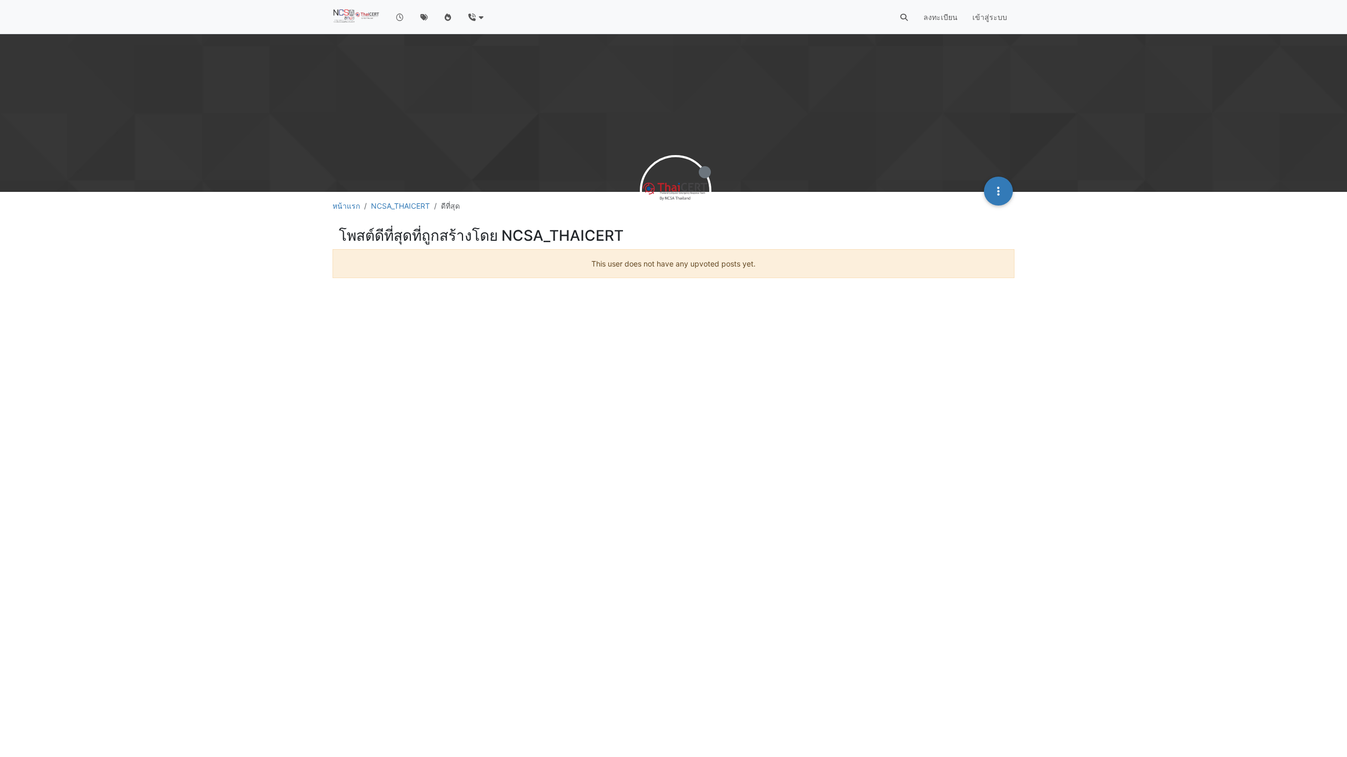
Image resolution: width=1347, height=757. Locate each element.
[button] (475, 17)
